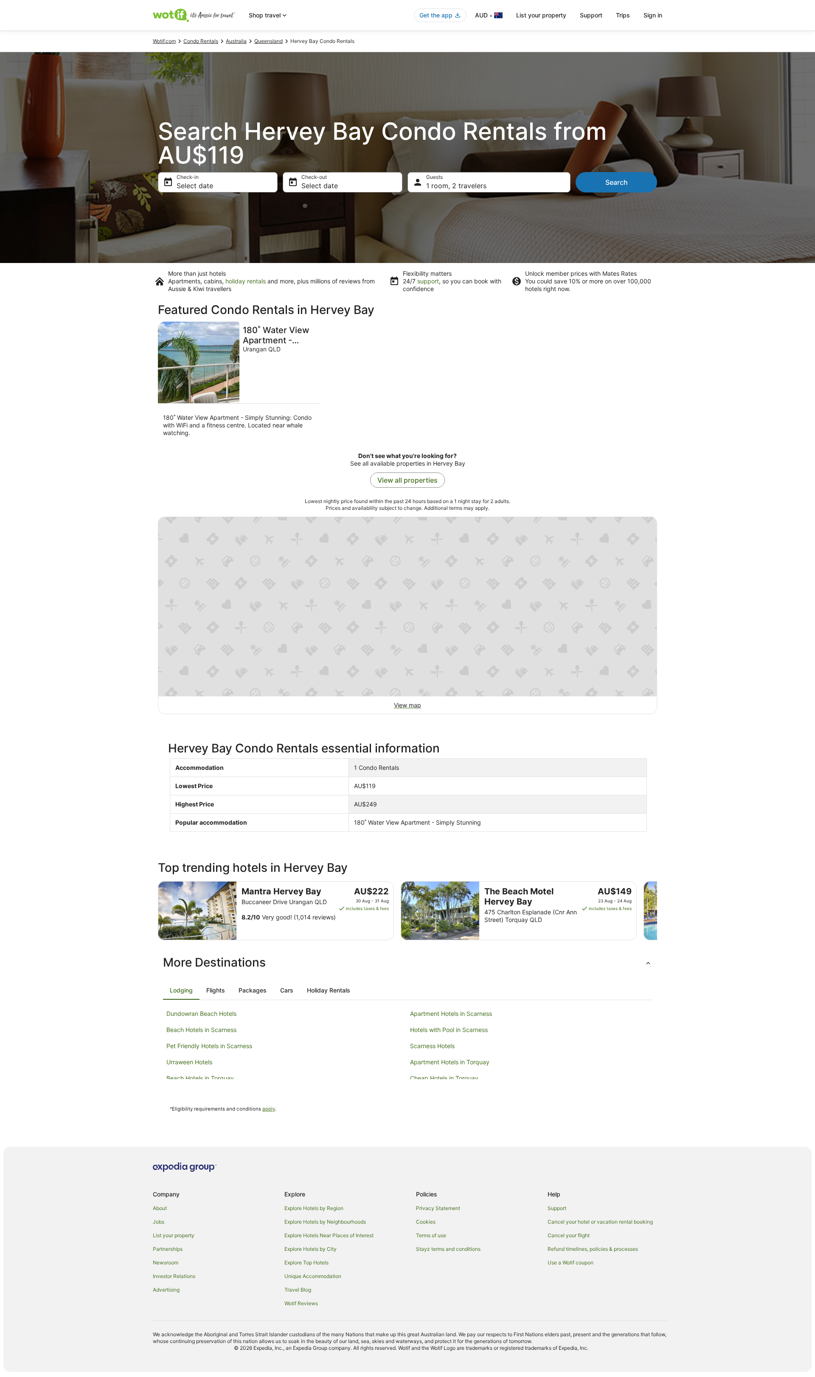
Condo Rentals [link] (200, 41)
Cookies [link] (426, 1222)
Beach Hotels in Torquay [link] (200, 1078)
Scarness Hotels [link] (432, 1045)
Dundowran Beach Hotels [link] (201, 1013)
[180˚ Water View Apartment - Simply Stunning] (239, 382)
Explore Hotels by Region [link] (313, 1208)
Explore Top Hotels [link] (306, 1262)
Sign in (653, 15)
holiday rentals (245, 281)
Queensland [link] (268, 41)
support (428, 281)
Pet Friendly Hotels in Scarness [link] (209, 1045)
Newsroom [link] (165, 1262)
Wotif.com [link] (164, 41)
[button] (407, 962)
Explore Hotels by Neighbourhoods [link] (325, 1222)
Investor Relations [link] (174, 1276)
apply (268, 1109)
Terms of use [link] (431, 1235)
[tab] (181, 990)
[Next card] (657, 911)
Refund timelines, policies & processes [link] (593, 1249)
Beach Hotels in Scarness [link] (201, 1029)
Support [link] (557, 1208)
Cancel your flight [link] (569, 1235)
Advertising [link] (166, 1290)
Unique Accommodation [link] (312, 1276)
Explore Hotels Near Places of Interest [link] (329, 1235)
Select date (195, 185)
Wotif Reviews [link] (301, 1303)
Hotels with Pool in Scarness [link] (449, 1029)
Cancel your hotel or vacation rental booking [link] (600, 1222)
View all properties (407, 480)
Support (591, 15)
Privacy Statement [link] (438, 1208)
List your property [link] (173, 1235)
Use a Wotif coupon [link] (570, 1262)
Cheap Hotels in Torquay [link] (444, 1078)
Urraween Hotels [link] (189, 1062)
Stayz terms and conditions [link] (448, 1249)
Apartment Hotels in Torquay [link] (449, 1062)
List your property (541, 15)
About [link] (160, 1208)
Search (616, 182)
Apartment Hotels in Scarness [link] (451, 1013)
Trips (623, 15)
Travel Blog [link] (297, 1290)
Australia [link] (236, 41)
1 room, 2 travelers (456, 185)
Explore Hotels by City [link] (310, 1249)
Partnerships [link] (168, 1249)
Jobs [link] (158, 1222)
